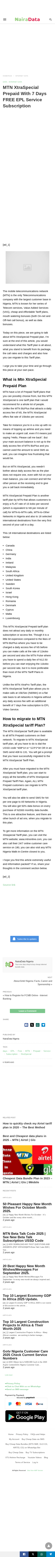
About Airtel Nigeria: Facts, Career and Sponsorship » (33, 982)
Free (20, 1051)
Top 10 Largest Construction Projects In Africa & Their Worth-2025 (26, 1325)
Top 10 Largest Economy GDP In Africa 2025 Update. (27, 1297)
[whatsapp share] (37, 1025)
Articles (7, 1197)
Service (46, 1051)
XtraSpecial (26, 1054)
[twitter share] (32, 1025)
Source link (9, 884)
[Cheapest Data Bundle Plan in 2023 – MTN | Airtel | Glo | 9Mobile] (27, 1160)
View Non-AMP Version (35, 1470)
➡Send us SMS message (16, 1389)
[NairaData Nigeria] (27, 19)
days (5, 1051)
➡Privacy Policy (12, 1383)
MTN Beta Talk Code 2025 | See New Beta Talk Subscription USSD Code (24, 1237)
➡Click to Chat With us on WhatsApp (23, 1386)
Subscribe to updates (27, 939)
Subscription (11, 1054)
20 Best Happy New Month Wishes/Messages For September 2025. (24, 1269)
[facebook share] (26, 1025)
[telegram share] (43, 1025)
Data (5, 82)
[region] (27, 47)
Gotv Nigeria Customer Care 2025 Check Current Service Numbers (25, 1354)
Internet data (21, 76)
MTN (27, 1051)
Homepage (7, 76)
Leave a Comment (27, 1011)
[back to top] (48, 1545)
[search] (50, 19)
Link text (8, 1375)
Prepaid (36, 1051)
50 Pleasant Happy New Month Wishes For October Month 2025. (27, 1207)
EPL (13, 1051)
